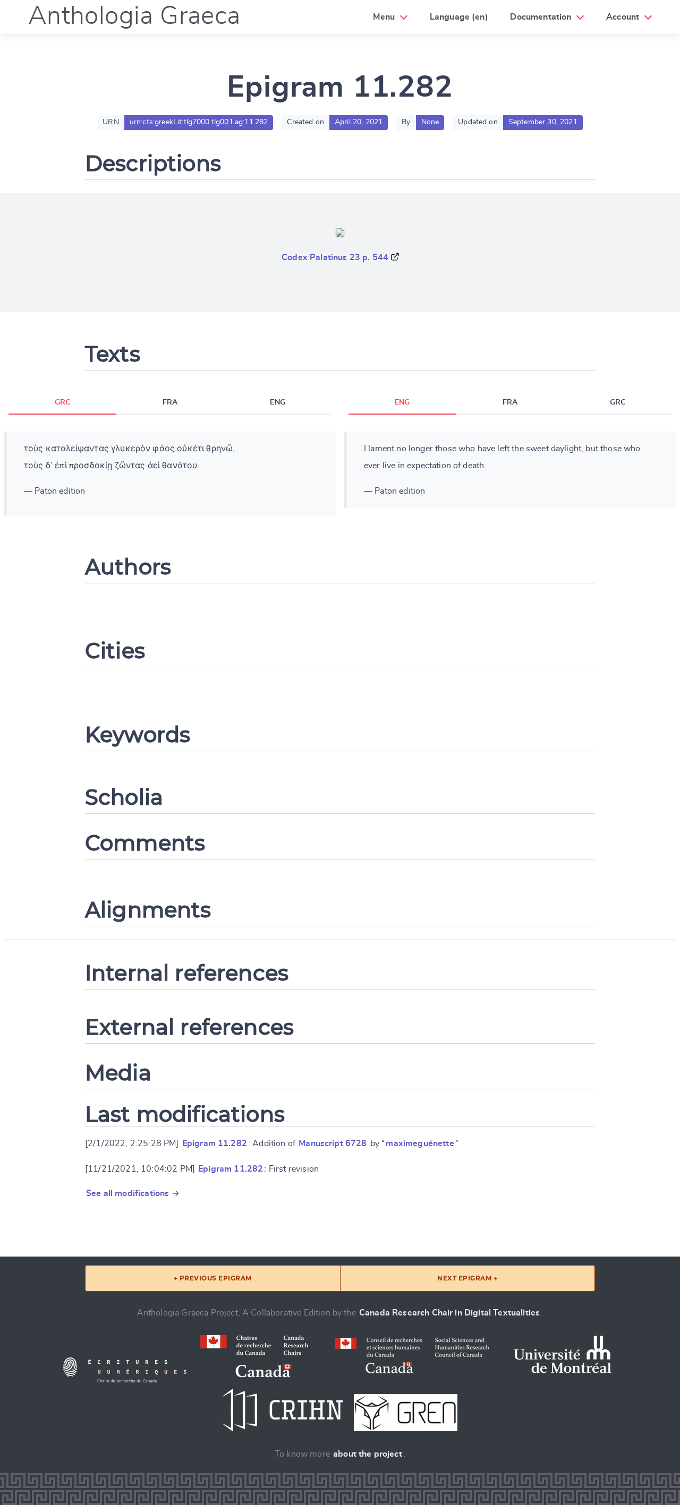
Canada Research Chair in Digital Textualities (449, 1313)
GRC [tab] (62, 402)
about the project (367, 1454)
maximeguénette (420, 1143)
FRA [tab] (170, 402)
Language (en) (459, 17)
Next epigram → (467, 1278)
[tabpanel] (170, 474)
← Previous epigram (213, 1278)
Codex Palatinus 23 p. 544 (335, 257)
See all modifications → (133, 1193)
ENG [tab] (277, 402)
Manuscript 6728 (333, 1143)
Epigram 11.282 (214, 1143)
